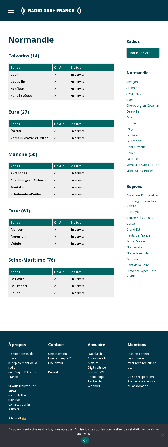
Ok (85, 440)
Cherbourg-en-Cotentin (142, 105)
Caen (130, 99)
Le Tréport (134, 141)
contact (13, 404)
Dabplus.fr (95, 354)
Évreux (131, 117)
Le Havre (132, 135)
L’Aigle (130, 129)
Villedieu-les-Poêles (140, 171)
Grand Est (133, 229)
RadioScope (96, 377)
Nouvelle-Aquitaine (139, 253)
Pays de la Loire (137, 265)
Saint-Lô (132, 159)
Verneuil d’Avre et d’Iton (142, 165)
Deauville (132, 111)
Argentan (132, 88)
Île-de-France (135, 241)
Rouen (131, 153)
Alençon (132, 82)
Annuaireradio (97, 358)
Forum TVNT (97, 372)
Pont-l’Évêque (136, 147)
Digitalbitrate (97, 367)
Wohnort (94, 386)
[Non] (162, 435)
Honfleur (132, 123)
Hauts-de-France (138, 235)
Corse (130, 223)
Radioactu (95, 381)
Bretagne (133, 212)
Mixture (93, 363)
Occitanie (133, 259)
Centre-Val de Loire (140, 217)
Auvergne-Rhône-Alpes (142, 195)
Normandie (134, 247)
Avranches (133, 94)
